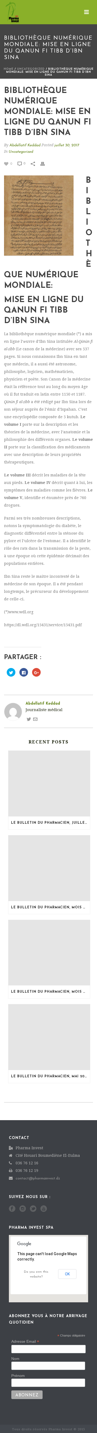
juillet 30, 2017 (66, 145)
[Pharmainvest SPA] (6, 12)
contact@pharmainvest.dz (38, 1178)
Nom (15, 1358)
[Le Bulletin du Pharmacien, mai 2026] (49, 1037)
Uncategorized (31, 69)
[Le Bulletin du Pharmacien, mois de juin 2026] (49, 953)
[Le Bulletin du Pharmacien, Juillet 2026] (49, 783)
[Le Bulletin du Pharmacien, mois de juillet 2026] (49, 868)
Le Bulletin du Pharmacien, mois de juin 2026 (50, 992)
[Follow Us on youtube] (43, 1209)
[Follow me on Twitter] (29, 719)
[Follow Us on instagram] (22, 1209)
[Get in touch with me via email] (35, 719)
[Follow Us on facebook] (12, 1209)
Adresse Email (25, 1341)
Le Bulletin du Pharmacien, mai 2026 (50, 1076)
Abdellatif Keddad (24, 145)
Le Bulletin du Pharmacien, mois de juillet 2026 (50, 907)
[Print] (45, 163)
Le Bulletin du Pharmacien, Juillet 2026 (50, 823)
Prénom (18, 1375)
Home (8, 69)
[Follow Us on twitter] (33, 1209)
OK (67, 1274)
